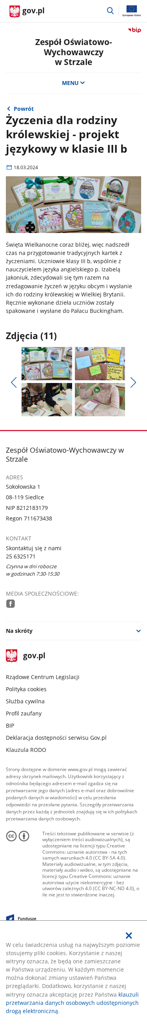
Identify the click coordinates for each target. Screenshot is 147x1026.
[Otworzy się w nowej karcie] (10, 603)
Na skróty (19, 630)
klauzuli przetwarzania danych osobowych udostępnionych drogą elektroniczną (72, 1003)
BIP (10, 725)
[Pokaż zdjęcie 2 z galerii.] (100, 363)
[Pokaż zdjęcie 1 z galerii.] (47, 363)
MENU (70, 83)
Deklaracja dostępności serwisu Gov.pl (56, 737)
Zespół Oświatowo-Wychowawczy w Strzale (73, 51)
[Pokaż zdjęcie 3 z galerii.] (47, 399)
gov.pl (34, 656)
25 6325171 (21, 556)
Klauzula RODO (26, 749)
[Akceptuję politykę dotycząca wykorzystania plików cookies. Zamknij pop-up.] (129, 935)
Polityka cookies (26, 689)
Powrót (24, 108)
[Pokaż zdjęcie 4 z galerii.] (100, 399)
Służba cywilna (25, 701)
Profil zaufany (24, 713)
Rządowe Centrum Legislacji (43, 677)
